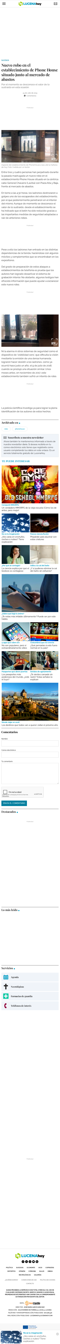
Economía (31, 1268)
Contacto (30, 1283)
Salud (41, 1271)
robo (6, 429)
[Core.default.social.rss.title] (37, 1261)
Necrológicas (25, 1275)
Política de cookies (47, 1280)
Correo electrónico (8, 750)
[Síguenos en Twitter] (26, 1261)
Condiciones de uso (29, 1280)
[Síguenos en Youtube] (33, 1261)
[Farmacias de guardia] (30, 996)
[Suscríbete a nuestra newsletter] (30, 445)
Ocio (40, 1268)
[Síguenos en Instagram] (30, 1261)
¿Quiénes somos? (11, 1280)
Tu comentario (7, 761)
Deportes (11, 1271)
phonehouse (20, 429)
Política (9, 1268)
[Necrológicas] (30, 986)
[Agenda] (30, 977)
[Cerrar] (57, 1334)
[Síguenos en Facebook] (23, 1261)
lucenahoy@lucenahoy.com (41, 1315)
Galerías (37, 1275)
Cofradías (49, 1268)
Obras (50, 1271)
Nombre (4, 739)
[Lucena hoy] (30, 1258)
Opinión (22, 1271)
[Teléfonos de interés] (30, 1005)
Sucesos (5, 60)
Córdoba (32, 1271)
